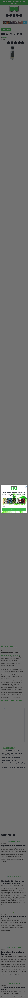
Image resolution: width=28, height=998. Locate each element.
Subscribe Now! (14, 510)
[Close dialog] (26, 486)
